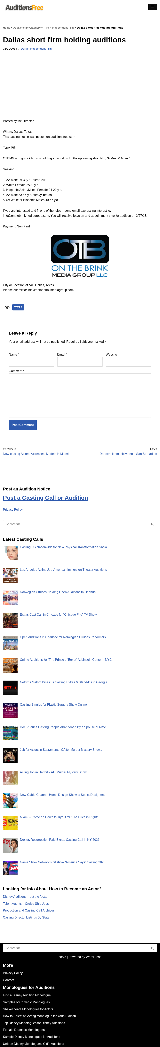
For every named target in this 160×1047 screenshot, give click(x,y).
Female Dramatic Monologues (24, 1029)
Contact (8, 980)
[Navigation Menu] (152, 7)
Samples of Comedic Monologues (26, 1002)
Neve (62, 957)
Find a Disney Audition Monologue (27, 995)
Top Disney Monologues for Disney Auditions (34, 1023)
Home (6, 27)
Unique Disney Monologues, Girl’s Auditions (33, 1043)
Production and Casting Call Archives (29, 910)
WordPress (93, 957)
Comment (16, 371)
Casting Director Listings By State (26, 917)
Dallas (24, 48)
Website (111, 354)
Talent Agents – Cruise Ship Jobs (26, 903)
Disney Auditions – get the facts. (25, 896)
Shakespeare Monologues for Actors (28, 1009)
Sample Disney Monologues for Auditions (31, 1036)
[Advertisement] (80, 90)
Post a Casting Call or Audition (45, 498)
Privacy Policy (13, 509)
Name (14, 354)
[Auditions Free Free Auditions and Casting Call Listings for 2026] (23, 7)
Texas (18, 307)
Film (46, 27)
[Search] (152, 524)
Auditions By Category (27, 27)
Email (62, 354)
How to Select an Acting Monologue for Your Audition (39, 1016)
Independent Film (63, 27)
